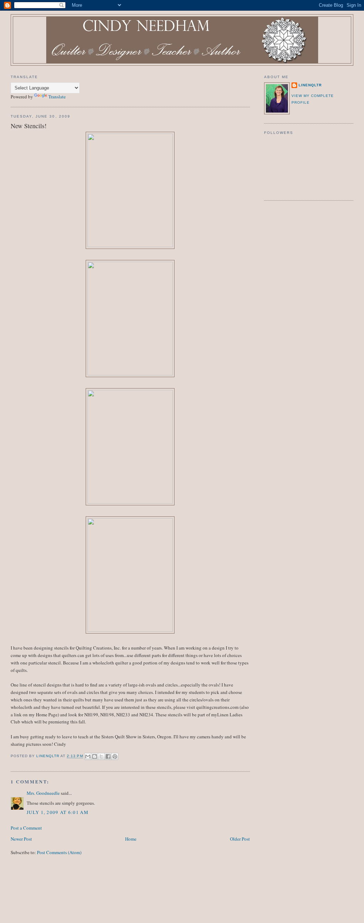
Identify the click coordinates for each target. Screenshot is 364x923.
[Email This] (87, 756)
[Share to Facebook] (108, 756)
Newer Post (21, 839)
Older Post (240, 839)
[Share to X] (101, 756)
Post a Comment (26, 828)
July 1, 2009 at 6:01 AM (58, 812)
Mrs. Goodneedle (43, 793)
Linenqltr (310, 85)
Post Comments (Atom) (59, 852)
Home (130, 839)
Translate (57, 96)
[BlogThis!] (94, 756)
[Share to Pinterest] (114, 756)
